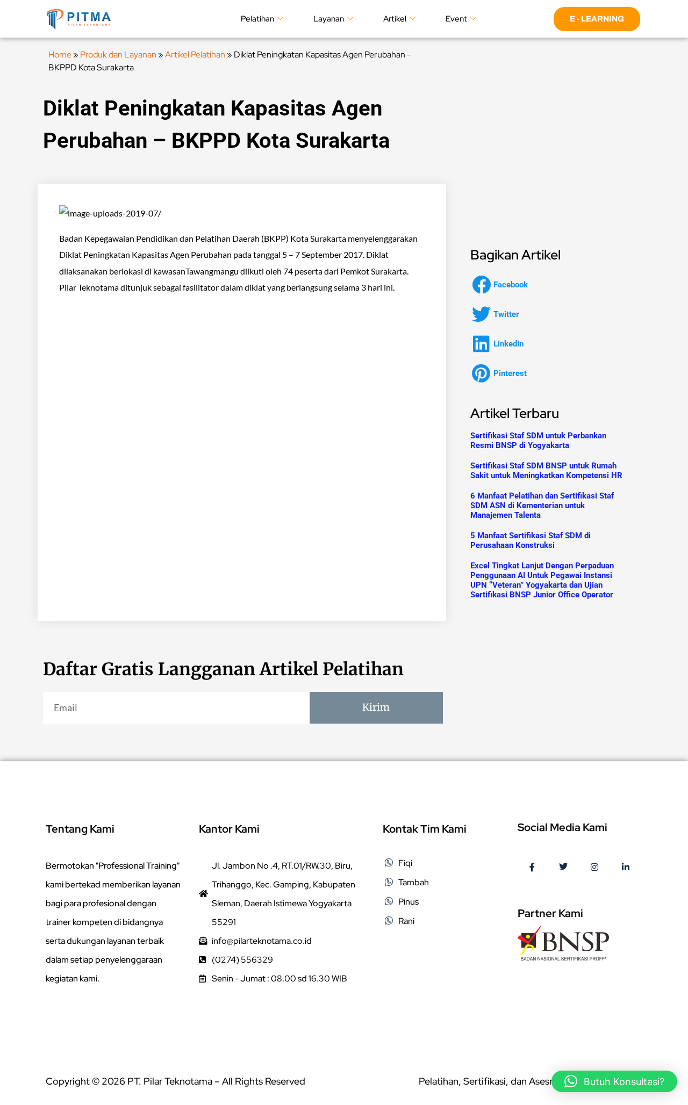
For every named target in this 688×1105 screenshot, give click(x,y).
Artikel (394, 18)
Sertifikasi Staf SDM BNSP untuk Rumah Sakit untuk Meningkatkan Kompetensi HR (546, 470)
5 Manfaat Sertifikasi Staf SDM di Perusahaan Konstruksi (530, 540)
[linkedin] (625, 867)
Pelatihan (257, 18)
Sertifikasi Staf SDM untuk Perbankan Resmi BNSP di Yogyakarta (538, 440)
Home (59, 54)
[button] (503, 284)
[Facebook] (532, 867)
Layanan (328, 18)
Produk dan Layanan (118, 54)
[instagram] (594, 867)
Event (456, 18)
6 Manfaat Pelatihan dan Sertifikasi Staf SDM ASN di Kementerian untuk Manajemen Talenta (542, 505)
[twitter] (563, 867)
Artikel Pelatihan (195, 54)
